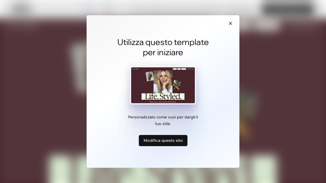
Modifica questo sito (163, 140)
